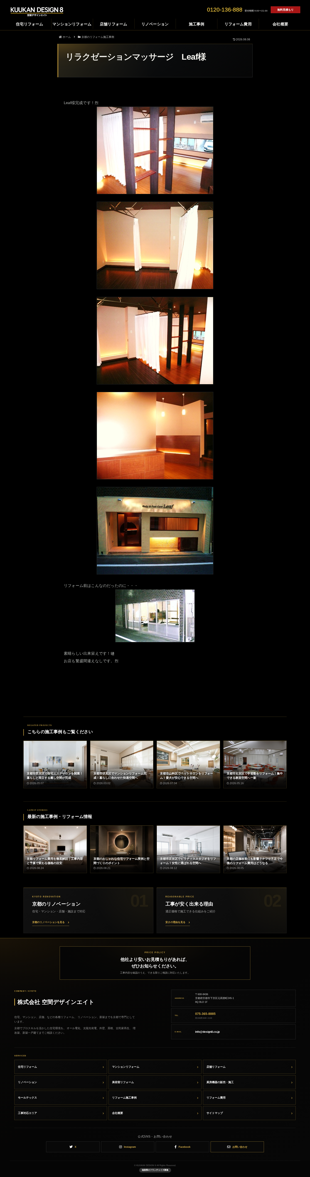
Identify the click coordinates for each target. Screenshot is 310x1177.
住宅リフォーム (27, 1066)
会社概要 (117, 1113)
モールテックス (27, 1097)
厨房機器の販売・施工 (220, 1082)
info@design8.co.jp (207, 1031)
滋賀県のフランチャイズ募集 (155, 1170)
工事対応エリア (27, 1113)
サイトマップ (215, 1113)
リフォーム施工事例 (124, 1097)
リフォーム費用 (216, 1097)
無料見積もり (285, 9)
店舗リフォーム (216, 1066)
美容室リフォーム (123, 1082)
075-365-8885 (205, 1014)
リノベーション (27, 1082)
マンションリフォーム (125, 1066)
